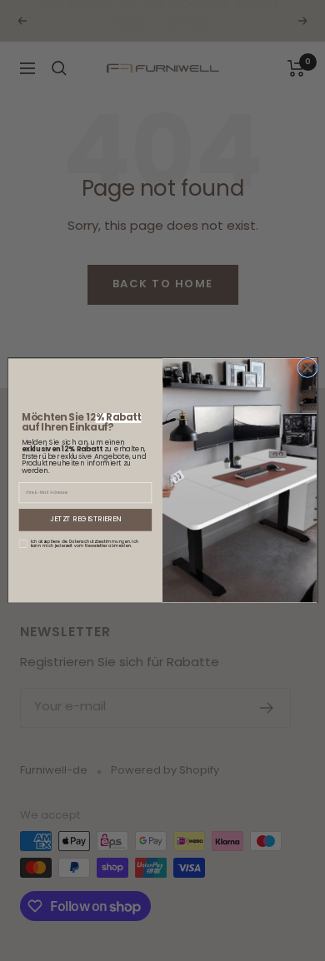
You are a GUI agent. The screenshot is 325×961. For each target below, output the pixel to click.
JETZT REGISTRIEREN (85, 520)
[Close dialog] (307, 367)
